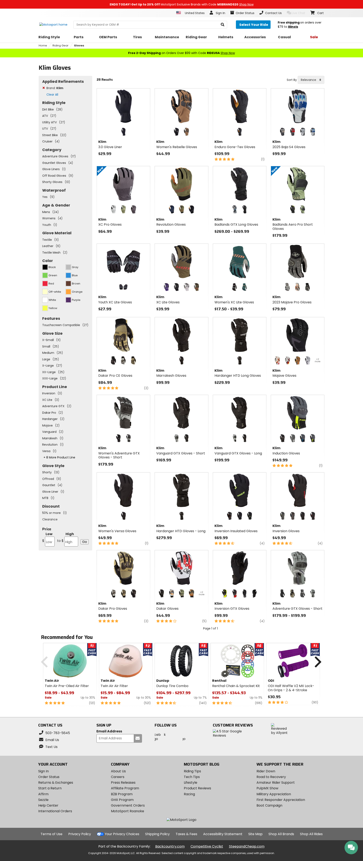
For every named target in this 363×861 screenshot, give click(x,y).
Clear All (52, 94)
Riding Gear (60, 45)
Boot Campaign (269, 805)
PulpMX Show (267, 788)
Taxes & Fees (186, 834)
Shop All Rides (311, 834)
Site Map (255, 834)
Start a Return (50, 788)
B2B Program (122, 794)
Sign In (43, 771)
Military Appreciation (273, 794)
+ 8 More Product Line (59, 457)
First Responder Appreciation (280, 799)
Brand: (54, 88)
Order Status (48, 776)
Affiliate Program (125, 788)
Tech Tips (192, 776)
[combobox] (311, 80)
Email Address (109, 731)
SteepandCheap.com (246, 846)
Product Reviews (197, 788)
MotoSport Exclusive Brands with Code (182, 4)
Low (47, 537)
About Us (118, 771)
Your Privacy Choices (122, 834)
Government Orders (128, 805)
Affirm (43, 794)
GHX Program (122, 799)
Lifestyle (190, 782)
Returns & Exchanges (55, 782)
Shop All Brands (281, 834)
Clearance (50, 519)
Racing (189, 794)
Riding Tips (192, 771)
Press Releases (123, 782)
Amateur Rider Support (275, 782)
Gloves (79, 45)
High (65, 537)
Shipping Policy (157, 834)
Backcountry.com (170, 846)
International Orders (55, 811)
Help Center (48, 805)
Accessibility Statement (222, 834)
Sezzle (43, 799)
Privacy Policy (79, 834)
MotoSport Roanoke (127, 811)
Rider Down (265, 771)
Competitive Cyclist (207, 846)
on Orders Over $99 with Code (181, 53)
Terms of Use (51, 834)
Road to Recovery (271, 776)
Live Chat (298, 13)
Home (43, 45)
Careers (117, 776)
